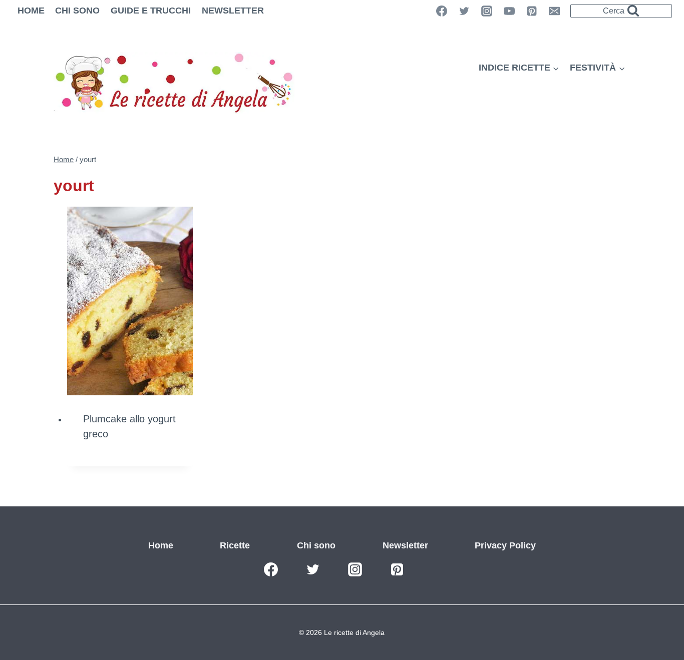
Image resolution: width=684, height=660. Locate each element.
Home (31, 11)
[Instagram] (487, 11)
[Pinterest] (532, 11)
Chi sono (77, 11)
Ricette (235, 545)
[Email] (554, 11)
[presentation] (130, 301)
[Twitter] (464, 11)
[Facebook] (271, 569)
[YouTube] (509, 11)
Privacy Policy (505, 545)
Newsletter (233, 11)
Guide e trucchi (151, 11)
